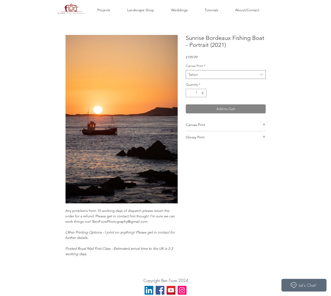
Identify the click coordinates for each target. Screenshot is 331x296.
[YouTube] (171, 290)
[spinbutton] (196, 93)
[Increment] (203, 93)
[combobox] (226, 74)
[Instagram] (182, 290)
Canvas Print (195, 66)
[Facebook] (160, 290)
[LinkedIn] (149, 290)
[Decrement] (189, 93)
